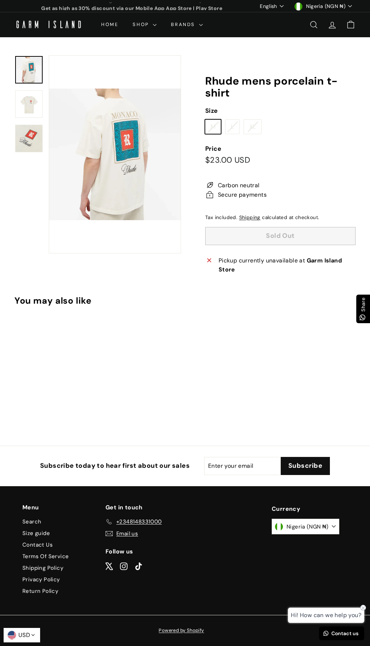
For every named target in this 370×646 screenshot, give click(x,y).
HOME (109, 24)
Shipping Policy (42, 568)
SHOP (142, 24)
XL (255, 128)
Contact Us (37, 544)
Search (31, 521)
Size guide (36, 533)
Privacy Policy (41, 579)
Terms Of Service (45, 556)
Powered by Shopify (181, 630)
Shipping (250, 217)
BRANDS (184, 24)
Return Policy (40, 591)
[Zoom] (115, 154)
